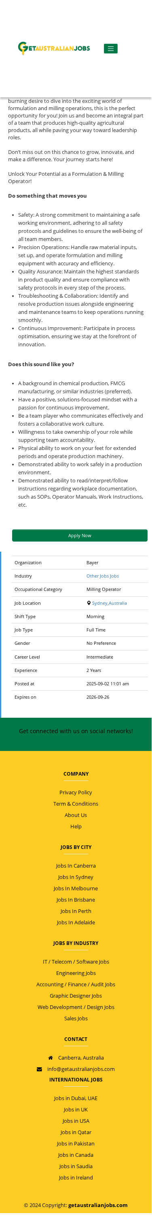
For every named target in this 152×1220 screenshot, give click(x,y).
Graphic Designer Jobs (76, 995)
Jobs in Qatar (76, 1132)
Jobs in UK (76, 1109)
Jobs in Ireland (76, 1177)
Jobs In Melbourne (76, 888)
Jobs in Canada (75, 1155)
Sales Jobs (76, 1018)
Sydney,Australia (109, 603)
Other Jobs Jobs (103, 576)
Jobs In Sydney (75, 877)
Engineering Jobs (76, 973)
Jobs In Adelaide (76, 922)
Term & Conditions (75, 803)
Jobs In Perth (76, 911)
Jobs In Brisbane (76, 899)
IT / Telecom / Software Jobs (76, 961)
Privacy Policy (75, 792)
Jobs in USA (76, 1121)
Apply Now (79, 535)
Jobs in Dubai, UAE (75, 1098)
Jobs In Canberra (76, 865)
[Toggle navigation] (111, 49)
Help (76, 826)
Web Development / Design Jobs (76, 1007)
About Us (76, 815)
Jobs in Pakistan (76, 1143)
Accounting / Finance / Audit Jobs (75, 984)
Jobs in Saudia (76, 1166)
